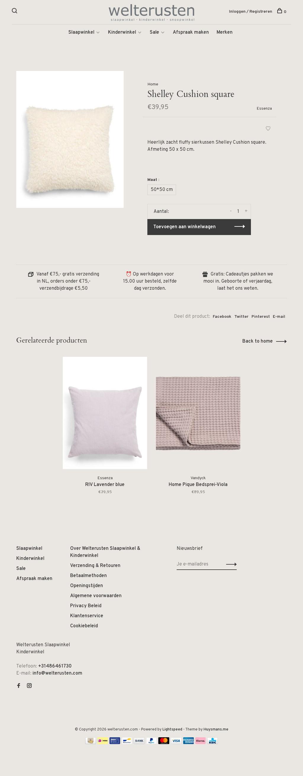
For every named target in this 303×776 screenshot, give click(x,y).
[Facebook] (18, 686)
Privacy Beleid (85, 606)
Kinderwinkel (122, 32)
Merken (225, 32)
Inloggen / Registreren (250, 11)
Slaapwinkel (81, 32)
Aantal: (161, 212)
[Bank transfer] (139, 743)
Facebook (222, 316)
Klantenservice (86, 616)
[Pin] (114, 743)
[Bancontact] (127, 743)
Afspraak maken (191, 32)
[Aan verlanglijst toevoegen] (268, 129)
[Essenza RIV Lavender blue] (105, 413)
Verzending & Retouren (95, 566)
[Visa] (176, 743)
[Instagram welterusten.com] (29, 686)
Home (152, 84)
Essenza (264, 108)
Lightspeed (172, 729)
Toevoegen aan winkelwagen (184, 227)
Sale (154, 32)
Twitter (241, 316)
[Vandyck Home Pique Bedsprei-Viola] (198, 413)
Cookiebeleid (84, 626)
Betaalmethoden (88, 576)
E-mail (279, 316)
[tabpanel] (105, 433)
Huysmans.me (216, 729)
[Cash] (90, 743)
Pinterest (261, 316)
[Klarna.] (200, 743)
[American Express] (188, 743)
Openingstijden (86, 586)
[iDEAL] (102, 743)
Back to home (257, 341)
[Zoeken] (15, 11)
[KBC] (212, 743)
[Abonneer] (230, 564)
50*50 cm (162, 190)
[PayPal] (151, 743)
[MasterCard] (163, 743)
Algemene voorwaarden (96, 596)
